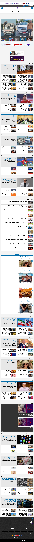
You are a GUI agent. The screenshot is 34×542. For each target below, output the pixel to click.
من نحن (23, 537)
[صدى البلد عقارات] (11, 3)
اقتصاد (19, 530)
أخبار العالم (12, 528)
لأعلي (31, 518)
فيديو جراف (31, 530)
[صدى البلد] (17, 8)
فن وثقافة (12, 9)
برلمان (7, 530)
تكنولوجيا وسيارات (11, 530)
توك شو (8, 9)
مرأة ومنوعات (3, 9)
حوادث (19, 9)
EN (24, 5)
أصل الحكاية (6, 528)
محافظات (25, 530)
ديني (19, 528)
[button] (32, 28)
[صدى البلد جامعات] (16, 3)
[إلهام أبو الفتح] (17, 54)
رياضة (16, 9)
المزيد (2, 431)
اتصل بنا (18, 537)
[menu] (32, 8)
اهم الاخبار (27, 9)
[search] (2, 8)
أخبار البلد (23, 9)
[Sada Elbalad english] (7, 3)
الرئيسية (32, 9)
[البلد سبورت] (22, 3)
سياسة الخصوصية (12, 537)
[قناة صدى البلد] (27, 3)
